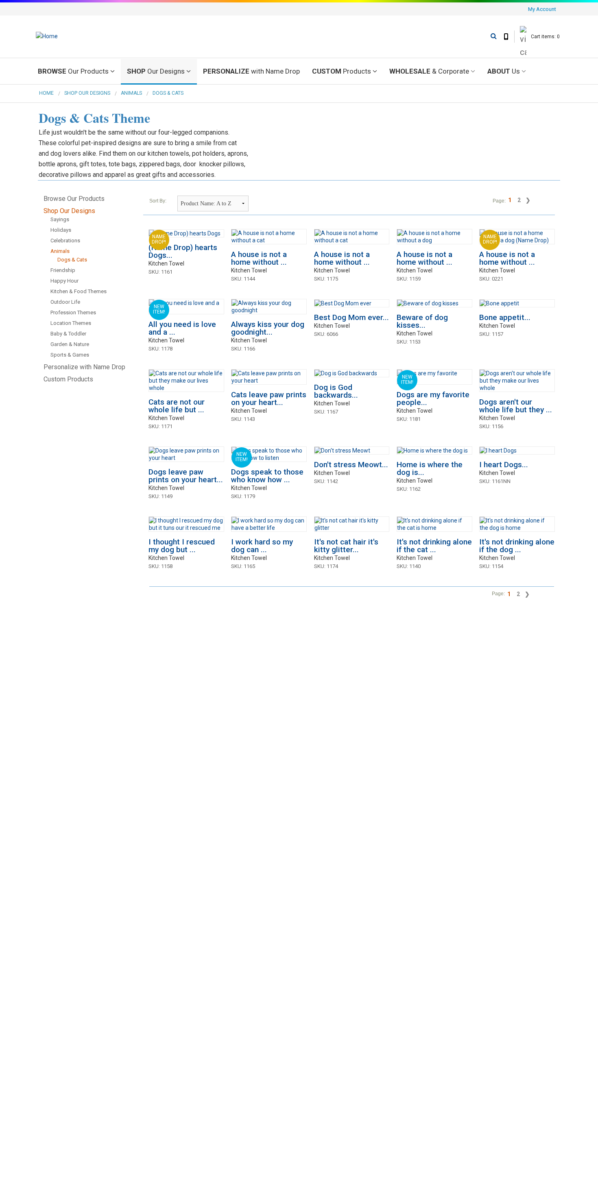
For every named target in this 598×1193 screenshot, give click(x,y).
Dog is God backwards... (336, 391)
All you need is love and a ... (182, 328)
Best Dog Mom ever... (351, 317)
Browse (73, 71)
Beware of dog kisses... (422, 321)
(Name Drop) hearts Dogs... (182, 251)
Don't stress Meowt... (351, 464)
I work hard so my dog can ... (262, 545)
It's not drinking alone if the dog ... (516, 545)
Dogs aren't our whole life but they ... (515, 405)
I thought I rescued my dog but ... (181, 545)
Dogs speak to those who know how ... (267, 475)
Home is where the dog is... (430, 468)
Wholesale (429, 71)
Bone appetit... (504, 317)
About (503, 71)
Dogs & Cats (168, 93)
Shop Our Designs (87, 93)
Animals (131, 93)
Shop (156, 71)
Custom (341, 71)
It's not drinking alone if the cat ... (434, 545)
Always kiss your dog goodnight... (267, 328)
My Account (542, 9)
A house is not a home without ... (259, 258)
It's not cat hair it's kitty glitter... (346, 545)
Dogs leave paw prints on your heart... (185, 475)
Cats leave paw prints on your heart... (268, 398)
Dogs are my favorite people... (433, 398)
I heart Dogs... (503, 464)
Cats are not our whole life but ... (176, 405)
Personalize (251, 71)
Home (46, 93)
